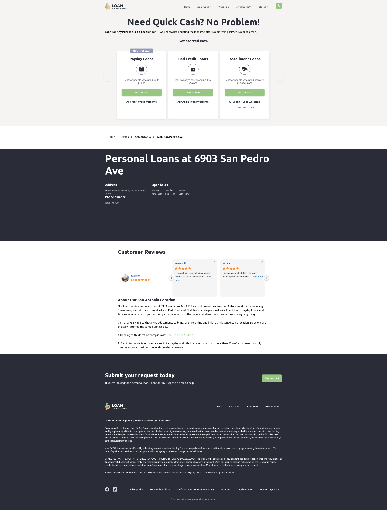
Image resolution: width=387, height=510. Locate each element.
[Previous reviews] (171, 278)
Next (279, 77)
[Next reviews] (266, 278)
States (262, 6)
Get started (272, 378)
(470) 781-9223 (162, 420)
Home (187, 6)
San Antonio (143, 137)
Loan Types (203, 6)
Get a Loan (141, 92)
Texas (125, 137)
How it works (242, 6)
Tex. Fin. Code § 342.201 (181, 335)
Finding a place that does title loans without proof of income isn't (243, 275)
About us (224, 6)
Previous (107, 77)
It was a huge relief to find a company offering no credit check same (193, 276)
